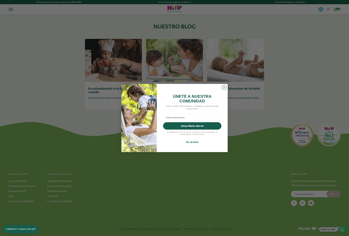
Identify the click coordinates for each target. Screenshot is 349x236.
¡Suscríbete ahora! (192, 125)
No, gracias (192, 142)
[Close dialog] (224, 87)
